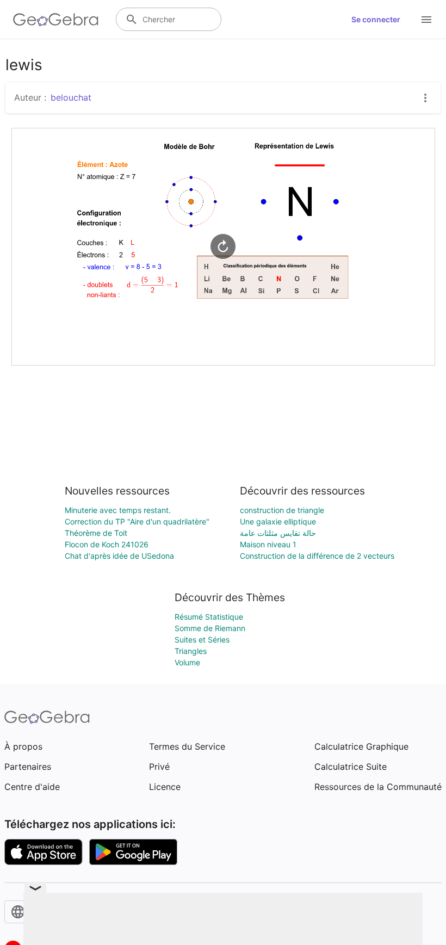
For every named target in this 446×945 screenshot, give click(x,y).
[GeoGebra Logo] (55, 19)
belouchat (71, 97)
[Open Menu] (426, 19)
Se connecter (375, 19)
